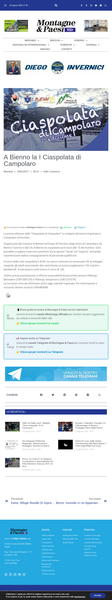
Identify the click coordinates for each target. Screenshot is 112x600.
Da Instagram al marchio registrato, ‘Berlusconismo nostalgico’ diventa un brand (35, 443)
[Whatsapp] (106, 5)
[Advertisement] (56, 201)
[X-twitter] (86, 5)
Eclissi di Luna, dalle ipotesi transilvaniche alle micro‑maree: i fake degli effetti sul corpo (91, 443)
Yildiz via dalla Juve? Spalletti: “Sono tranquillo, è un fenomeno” (36, 425)
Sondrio (79, 40)
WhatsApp (67, 227)
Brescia (55, 40)
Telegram (81, 227)
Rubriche (66, 45)
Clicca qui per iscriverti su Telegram (41, 351)
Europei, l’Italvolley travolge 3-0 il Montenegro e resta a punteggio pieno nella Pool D (90, 425)
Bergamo (30, 40)
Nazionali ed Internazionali (29, 45)
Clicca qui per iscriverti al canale (39, 323)
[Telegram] (101, 5)
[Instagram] (91, 5)
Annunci (45, 49)
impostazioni (79, 596)
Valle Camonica (51, 171)
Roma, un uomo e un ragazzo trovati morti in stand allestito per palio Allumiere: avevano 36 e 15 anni (38, 462)
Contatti (66, 49)
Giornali (91, 45)
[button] (56, 5)
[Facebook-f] (81, 5)
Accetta (97, 595)
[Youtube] (96, 5)
